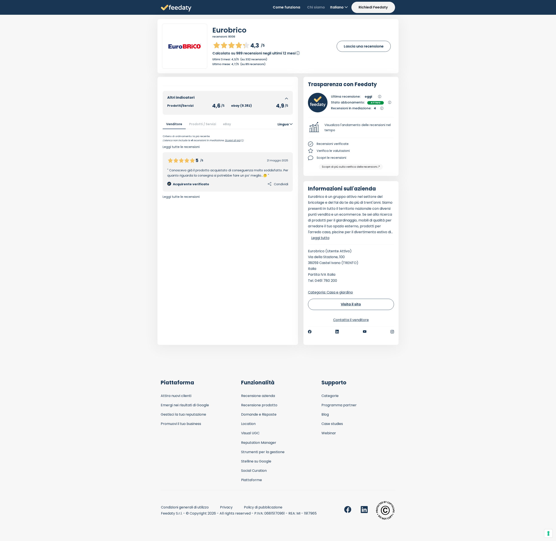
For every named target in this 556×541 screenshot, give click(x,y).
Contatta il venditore (351, 319)
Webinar (328, 433)
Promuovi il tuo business (181, 423)
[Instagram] (392, 331)
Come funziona (286, 7)
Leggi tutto (320, 237)
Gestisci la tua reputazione (183, 414)
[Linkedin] (337, 331)
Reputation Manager (258, 442)
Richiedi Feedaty (373, 7)
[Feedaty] (176, 8)
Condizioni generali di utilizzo (185, 507)
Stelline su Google (256, 461)
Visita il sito (351, 304)
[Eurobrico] (185, 46)
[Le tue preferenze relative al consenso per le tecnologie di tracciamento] (548, 533)
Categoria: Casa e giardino (330, 292)
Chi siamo (316, 7)
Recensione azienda (258, 395)
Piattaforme (251, 479)
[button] (351, 127)
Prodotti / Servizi (202, 124)
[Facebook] (309, 331)
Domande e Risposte (258, 414)
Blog (325, 414)
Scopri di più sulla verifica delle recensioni (349, 167)
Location (248, 423)
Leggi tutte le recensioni (181, 197)
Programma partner (339, 405)
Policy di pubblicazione (263, 507)
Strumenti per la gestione (263, 451)
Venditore (174, 124)
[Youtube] (365, 331)
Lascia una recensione (364, 46)
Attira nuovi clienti (176, 395)
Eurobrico (229, 30)
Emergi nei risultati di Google (185, 405)
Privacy (226, 507)
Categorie (330, 395)
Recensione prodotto (259, 405)
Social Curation (254, 470)
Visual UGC (250, 433)
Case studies (332, 423)
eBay (227, 124)
